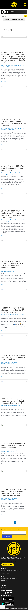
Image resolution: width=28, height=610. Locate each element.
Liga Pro (17, 172)
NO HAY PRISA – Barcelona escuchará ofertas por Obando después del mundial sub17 (13, 401)
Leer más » (3, 81)
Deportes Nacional (19, 65)
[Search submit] (25, 16)
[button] (25, 4)
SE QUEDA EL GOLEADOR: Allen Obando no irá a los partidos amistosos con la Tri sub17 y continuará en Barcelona (13, 492)
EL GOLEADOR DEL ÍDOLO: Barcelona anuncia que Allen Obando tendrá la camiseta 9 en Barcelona (13, 122)
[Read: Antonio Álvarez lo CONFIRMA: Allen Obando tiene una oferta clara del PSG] (14, 156)
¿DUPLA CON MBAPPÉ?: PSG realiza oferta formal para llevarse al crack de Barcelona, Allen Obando (13, 214)
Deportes (13, 65)
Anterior (14, 520)
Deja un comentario (5, 65)
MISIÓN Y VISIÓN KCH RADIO (8, 562)
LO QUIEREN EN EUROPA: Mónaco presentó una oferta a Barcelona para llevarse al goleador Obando (12, 264)
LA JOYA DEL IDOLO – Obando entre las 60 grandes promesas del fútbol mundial (13, 357)
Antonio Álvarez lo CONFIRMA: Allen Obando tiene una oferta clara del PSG (13, 168)
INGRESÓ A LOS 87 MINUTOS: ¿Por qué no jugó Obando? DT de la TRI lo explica (12, 310)
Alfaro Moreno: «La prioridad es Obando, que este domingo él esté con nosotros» (13, 445)
